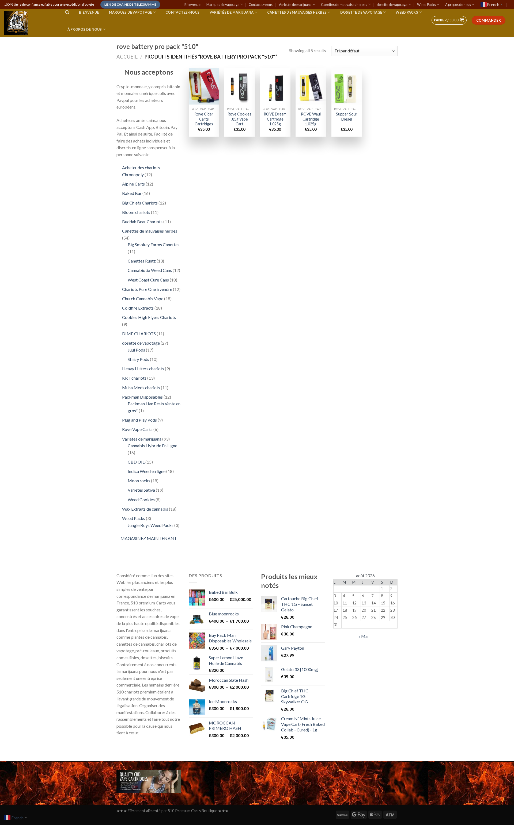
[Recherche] (67, 12)
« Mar (363, 636)
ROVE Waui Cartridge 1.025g (311, 119)
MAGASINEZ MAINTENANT (148, 538)
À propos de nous (458, 4)
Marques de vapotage (222, 4)
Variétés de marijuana (295, 4)
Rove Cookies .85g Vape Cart (239, 119)
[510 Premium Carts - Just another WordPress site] (29, 23)
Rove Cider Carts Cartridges (203, 119)
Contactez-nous (261, 4)
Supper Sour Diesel (346, 116)
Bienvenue (192, 4)
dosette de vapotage (392, 4)
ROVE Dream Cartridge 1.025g (275, 119)
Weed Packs (426, 4)
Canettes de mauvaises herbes (344, 4)
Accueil (127, 57)
